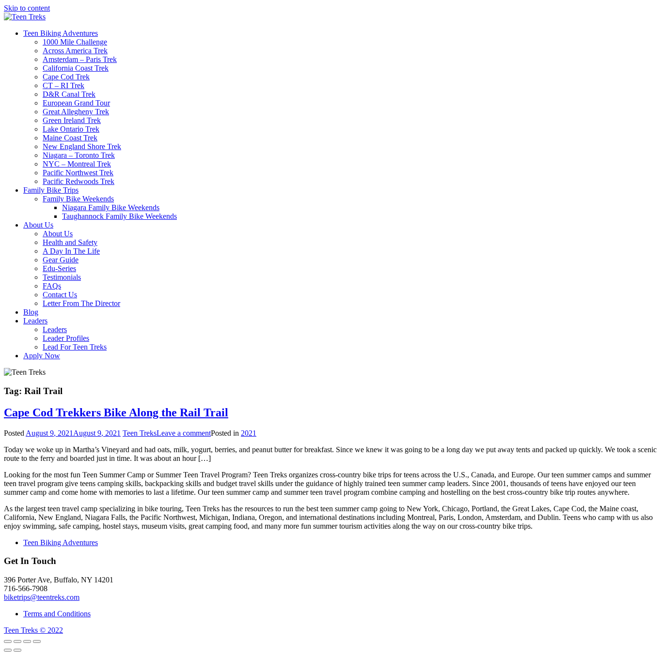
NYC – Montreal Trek (77, 164)
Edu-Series (59, 268)
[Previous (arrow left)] (8, 650)
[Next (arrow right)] (17, 650)
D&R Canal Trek (69, 94)
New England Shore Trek (82, 146)
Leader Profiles (66, 338)
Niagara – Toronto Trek (79, 155)
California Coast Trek (76, 68)
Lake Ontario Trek (71, 129)
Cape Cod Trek (66, 77)
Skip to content (27, 8)
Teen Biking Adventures (60, 33)
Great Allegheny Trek (76, 111)
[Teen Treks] (25, 17)
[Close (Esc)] (8, 641)
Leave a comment (184, 433)
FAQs (52, 286)
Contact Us (60, 294)
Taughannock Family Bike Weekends (119, 216)
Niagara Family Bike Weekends (110, 207)
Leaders (35, 321)
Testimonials (62, 277)
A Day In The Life (71, 251)
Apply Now (41, 355)
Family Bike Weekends (78, 199)
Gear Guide (61, 260)
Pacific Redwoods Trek (78, 181)
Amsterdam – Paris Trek (80, 59)
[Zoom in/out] (37, 641)
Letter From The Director (81, 303)
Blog (30, 312)
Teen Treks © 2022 (33, 630)
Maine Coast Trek (70, 138)
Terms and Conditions (57, 614)
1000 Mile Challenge (75, 42)
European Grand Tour (76, 103)
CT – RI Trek (63, 85)
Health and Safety (70, 242)
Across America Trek (75, 50)
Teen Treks (140, 433)
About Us (38, 225)
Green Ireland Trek (72, 120)
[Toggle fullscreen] (27, 641)
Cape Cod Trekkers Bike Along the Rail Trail (116, 412)
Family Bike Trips (51, 190)
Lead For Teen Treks (75, 347)
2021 (248, 433)
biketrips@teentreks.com (41, 597)
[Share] (17, 641)
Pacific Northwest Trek (78, 172)
